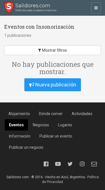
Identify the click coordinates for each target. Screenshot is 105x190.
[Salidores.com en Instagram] (82, 164)
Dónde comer (51, 113)
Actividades (82, 113)
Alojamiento (19, 113)
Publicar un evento (55, 136)
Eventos (16, 125)
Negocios (41, 125)
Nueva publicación (55, 85)
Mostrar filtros (54, 50)
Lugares (65, 125)
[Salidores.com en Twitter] (70, 164)
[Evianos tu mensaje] (94, 164)
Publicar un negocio (26, 147)
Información (20, 136)
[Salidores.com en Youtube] (58, 164)
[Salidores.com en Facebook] (46, 164)
